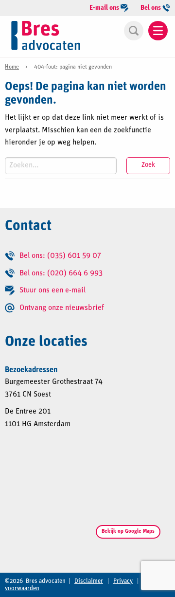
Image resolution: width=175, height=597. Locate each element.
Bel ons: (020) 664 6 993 (61, 273)
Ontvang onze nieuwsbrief (61, 308)
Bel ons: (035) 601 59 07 (60, 256)
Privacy (123, 581)
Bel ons (151, 8)
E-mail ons (105, 8)
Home (12, 67)
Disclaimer (88, 581)
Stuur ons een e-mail (52, 290)
